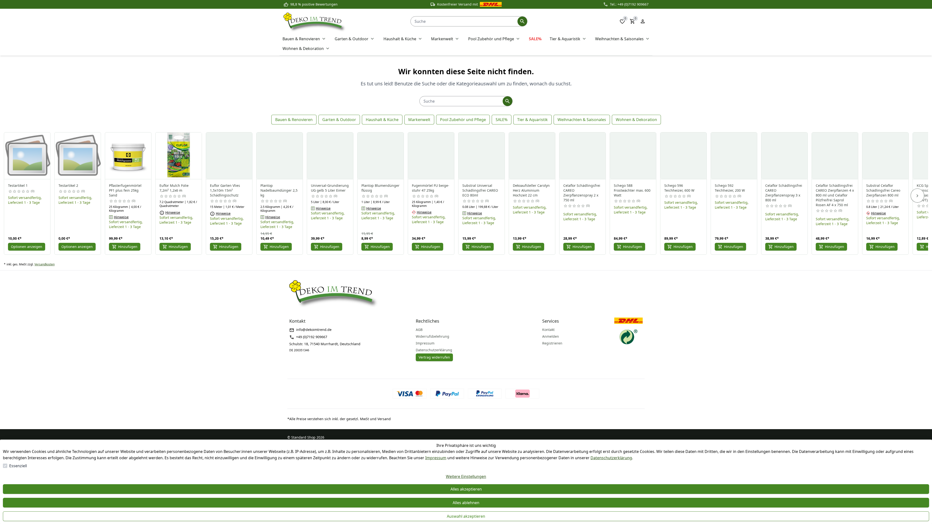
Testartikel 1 (18, 185)
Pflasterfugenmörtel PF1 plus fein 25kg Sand (125, 190)
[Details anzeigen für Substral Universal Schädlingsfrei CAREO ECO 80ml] (481, 155)
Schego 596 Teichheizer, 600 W (679, 188)
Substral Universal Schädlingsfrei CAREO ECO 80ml (480, 190)
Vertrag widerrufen (434, 357)
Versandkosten (44, 264)
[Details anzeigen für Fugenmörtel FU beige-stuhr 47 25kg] (431, 155)
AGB (419, 329)
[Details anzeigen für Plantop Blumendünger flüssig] (381, 155)
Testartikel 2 (68, 185)
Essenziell (18, 465)
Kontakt (548, 329)
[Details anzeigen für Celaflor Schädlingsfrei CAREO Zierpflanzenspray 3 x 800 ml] (784, 155)
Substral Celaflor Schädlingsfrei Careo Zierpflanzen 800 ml (883, 190)
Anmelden (550, 336)
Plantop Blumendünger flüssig (380, 188)
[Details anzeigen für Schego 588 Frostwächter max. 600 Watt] (633, 155)
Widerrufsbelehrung (432, 336)
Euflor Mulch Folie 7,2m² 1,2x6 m (174, 188)
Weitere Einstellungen (466, 476)
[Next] (917, 195)
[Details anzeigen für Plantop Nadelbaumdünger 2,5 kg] (280, 155)
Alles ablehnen (466, 502)
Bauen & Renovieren (294, 119)
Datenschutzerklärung (611, 457)
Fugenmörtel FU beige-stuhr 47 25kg (430, 188)
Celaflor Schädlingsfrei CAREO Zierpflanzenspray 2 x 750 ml (581, 192)
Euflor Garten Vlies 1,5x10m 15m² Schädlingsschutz (225, 190)
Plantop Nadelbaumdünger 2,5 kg (279, 190)
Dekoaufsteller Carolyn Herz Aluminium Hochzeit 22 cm (531, 190)
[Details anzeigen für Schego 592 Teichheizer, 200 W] (734, 155)
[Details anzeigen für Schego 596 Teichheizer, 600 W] (683, 155)
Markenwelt (419, 119)
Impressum (435, 457)
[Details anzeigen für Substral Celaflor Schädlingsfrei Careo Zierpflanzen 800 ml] (885, 155)
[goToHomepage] (342, 21)
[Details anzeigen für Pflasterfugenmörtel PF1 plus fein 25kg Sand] (128, 155)
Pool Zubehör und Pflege (463, 119)
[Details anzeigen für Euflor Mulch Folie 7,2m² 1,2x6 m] (179, 155)
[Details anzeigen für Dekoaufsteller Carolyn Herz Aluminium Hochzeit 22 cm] (532, 155)
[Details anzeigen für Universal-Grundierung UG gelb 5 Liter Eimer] (330, 155)
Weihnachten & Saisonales (582, 119)
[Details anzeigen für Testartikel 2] (78, 155)
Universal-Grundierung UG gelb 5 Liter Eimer (330, 188)
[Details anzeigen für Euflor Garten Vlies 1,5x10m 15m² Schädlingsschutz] (229, 155)
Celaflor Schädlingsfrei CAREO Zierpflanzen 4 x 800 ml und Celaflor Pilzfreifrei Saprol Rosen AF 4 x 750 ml (835, 195)
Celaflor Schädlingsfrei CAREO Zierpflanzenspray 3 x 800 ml (783, 192)
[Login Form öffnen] (643, 21)
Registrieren (552, 343)
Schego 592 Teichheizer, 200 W (730, 188)
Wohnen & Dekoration (636, 119)
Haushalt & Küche (382, 119)
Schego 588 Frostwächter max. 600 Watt (632, 190)
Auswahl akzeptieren (466, 516)
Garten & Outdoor (339, 119)
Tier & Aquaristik (532, 119)
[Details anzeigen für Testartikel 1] (27, 155)
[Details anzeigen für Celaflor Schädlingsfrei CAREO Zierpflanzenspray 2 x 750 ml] (582, 155)
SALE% (502, 119)
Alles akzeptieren (466, 489)
